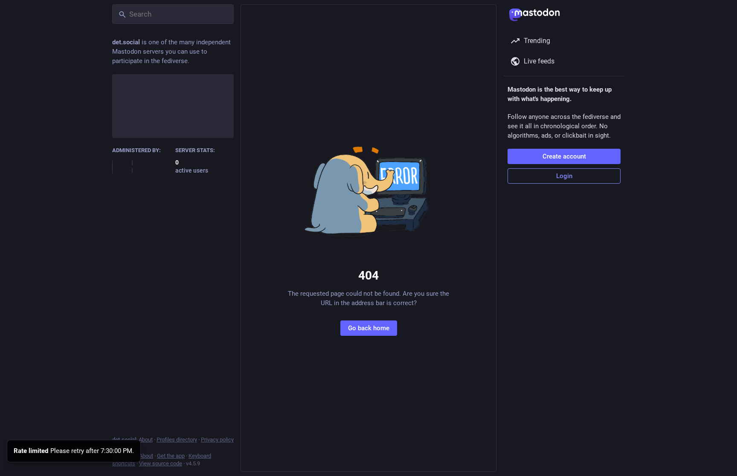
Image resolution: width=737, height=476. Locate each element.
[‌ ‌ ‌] (141, 167)
